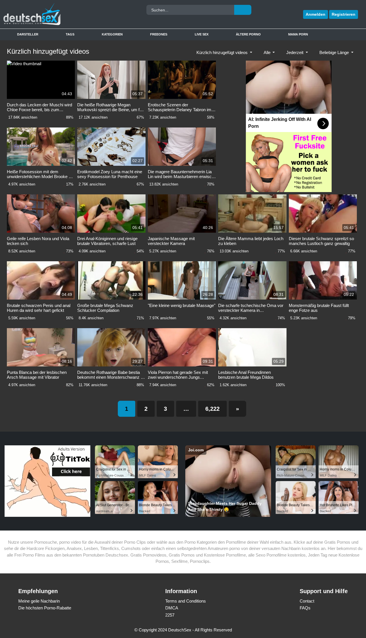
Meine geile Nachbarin (39, 601)
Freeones (158, 34)
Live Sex (201, 34)
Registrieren (343, 14)
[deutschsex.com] (48, 14)
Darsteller (27, 34)
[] (242, 10)
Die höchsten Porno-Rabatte (44, 607)
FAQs (305, 607)
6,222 (212, 409)
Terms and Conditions (185, 601)
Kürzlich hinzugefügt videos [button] (222, 52)
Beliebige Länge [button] (334, 52)
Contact (307, 601)
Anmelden (315, 14)
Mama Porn (298, 34)
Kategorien (112, 34)
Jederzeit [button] (295, 52)
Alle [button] (268, 52)
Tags (70, 34)
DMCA (171, 607)
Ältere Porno (248, 34)
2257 (169, 615)
